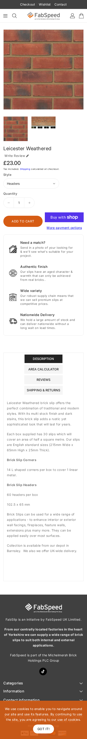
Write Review (14, 156)
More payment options (64, 228)
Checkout (27, 4)
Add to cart (23, 221)
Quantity (10, 193)
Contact (60, 4)
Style (7, 174)
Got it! (43, 729)
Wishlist (45, 4)
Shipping (25, 169)
